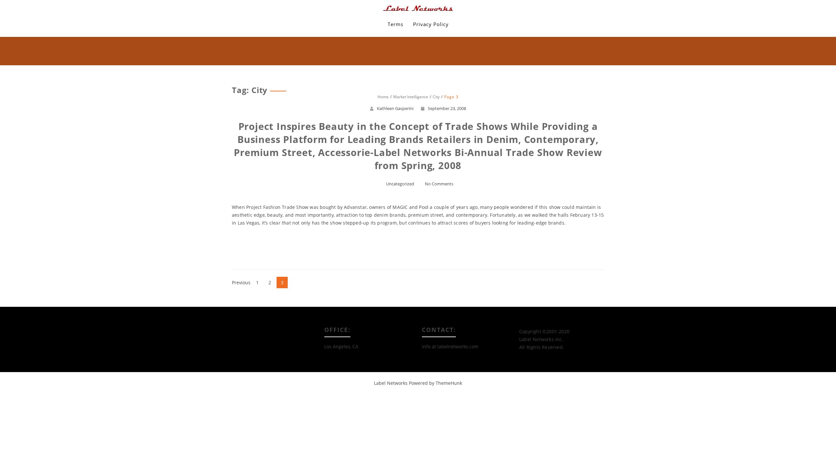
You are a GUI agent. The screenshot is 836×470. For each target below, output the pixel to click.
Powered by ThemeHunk (435, 383)
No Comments (439, 184)
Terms (395, 24)
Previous (241, 282)
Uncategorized (400, 184)
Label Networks (391, 383)
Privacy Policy (431, 24)
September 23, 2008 (447, 108)
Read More (418, 246)
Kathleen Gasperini (395, 108)
